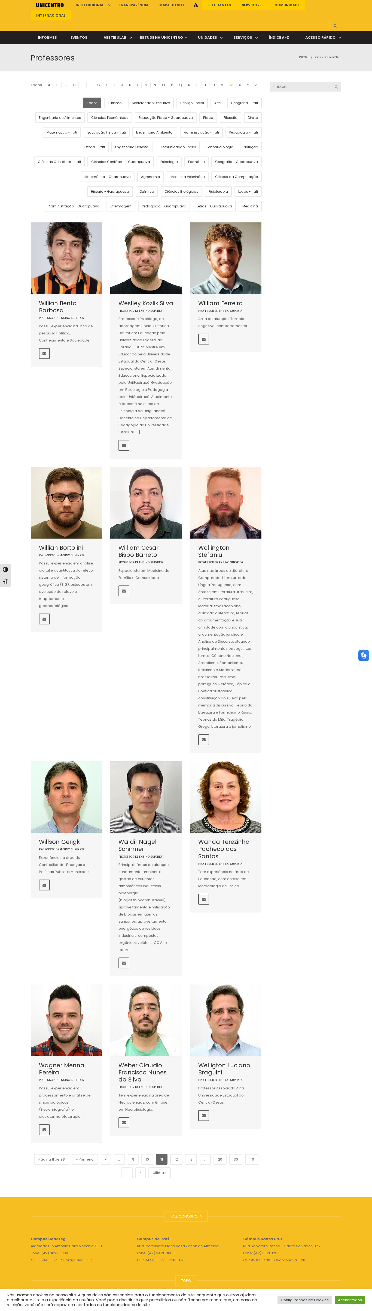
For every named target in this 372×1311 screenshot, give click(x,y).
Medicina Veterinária (187, 176)
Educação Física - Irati (106, 132)
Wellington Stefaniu (214, 551)
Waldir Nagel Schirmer (137, 845)
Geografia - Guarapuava (236, 161)
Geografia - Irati (244, 103)
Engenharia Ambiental (154, 132)
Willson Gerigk (59, 842)
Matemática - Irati (62, 132)
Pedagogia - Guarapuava (164, 206)
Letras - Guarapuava (214, 206)
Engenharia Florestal (132, 147)
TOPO (186, 1280)
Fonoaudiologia (219, 147)
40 (251, 1159)
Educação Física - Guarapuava (166, 117)
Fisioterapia (218, 191)
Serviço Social (192, 103)
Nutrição (251, 147)
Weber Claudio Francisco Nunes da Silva (142, 1072)
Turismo (114, 103)
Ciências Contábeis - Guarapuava (120, 161)
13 (191, 1159)
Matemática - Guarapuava (107, 176)
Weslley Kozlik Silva (145, 303)
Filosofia (230, 117)
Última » (159, 1172)
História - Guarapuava (110, 191)
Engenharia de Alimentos (60, 117)
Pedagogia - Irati (243, 132)
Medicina (250, 206)
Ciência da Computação (236, 176)
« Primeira (85, 1159)
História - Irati (94, 147)
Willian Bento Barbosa (58, 306)
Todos (36, 84)
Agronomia (150, 176)
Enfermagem (121, 206)
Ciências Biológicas (181, 191)
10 (147, 1159)
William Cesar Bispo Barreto (138, 551)
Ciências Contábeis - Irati (59, 161)
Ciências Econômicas (109, 117)
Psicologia (169, 161)
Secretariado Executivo (151, 103)
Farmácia (196, 161)
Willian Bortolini (61, 548)
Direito (253, 117)
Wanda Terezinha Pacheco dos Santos (224, 849)
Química (146, 191)
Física (208, 117)
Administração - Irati (201, 132)
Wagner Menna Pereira (61, 1068)
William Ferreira (220, 303)
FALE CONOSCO (184, 1216)
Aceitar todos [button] (350, 1300)
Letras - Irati (248, 191)
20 (220, 1159)
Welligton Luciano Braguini (224, 1068)
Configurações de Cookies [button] (305, 1300)
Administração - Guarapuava (73, 206)
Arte (217, 103)
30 (236, 1159)
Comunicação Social (178, 147)
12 (176, 1159)
